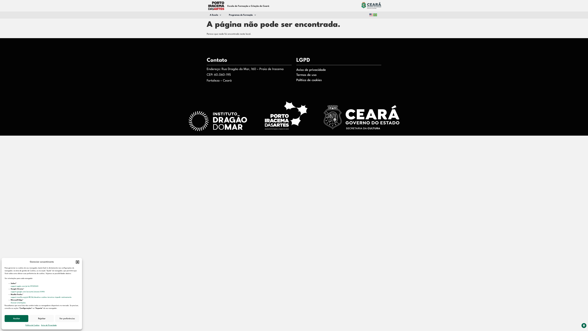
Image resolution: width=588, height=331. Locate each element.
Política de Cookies (32, 325)
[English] (371, 15)
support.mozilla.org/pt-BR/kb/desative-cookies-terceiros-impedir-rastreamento (41, 297)
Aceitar (16, 319)
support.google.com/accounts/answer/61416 (28, 292)
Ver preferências (67, 319)
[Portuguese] (375, 15)
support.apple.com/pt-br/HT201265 (25, 286)
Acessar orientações (18, 303)
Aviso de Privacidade (49, 325)
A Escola (214, 15)
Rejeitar (41, 319)
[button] (77, 262)
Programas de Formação (241, 15)
